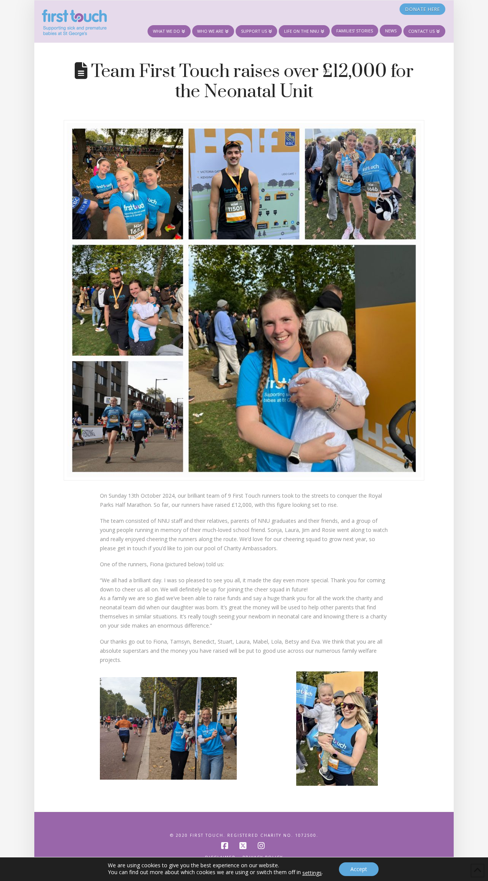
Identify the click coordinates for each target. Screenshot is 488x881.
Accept (358, 869)
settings (312, 873)
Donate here (422, 9)
